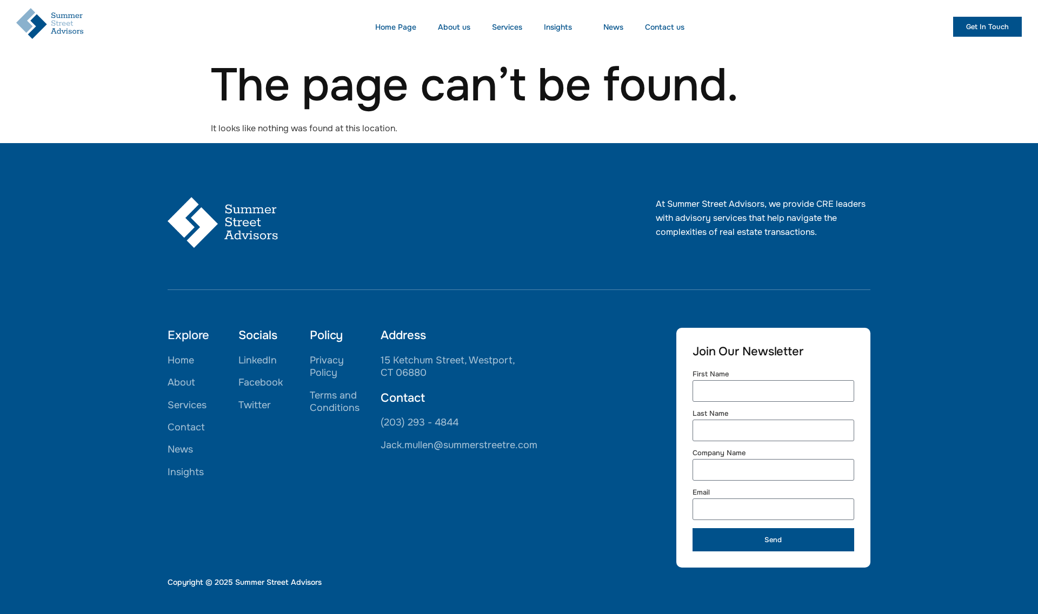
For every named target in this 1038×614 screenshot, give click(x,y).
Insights (558, 27)
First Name (711, 374)
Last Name (710, 414)
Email (701, 493)
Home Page (395, 27)
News (613, 27)
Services (507, 27)
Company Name (719, 453)
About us (454, 27)
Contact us (664, 27)
